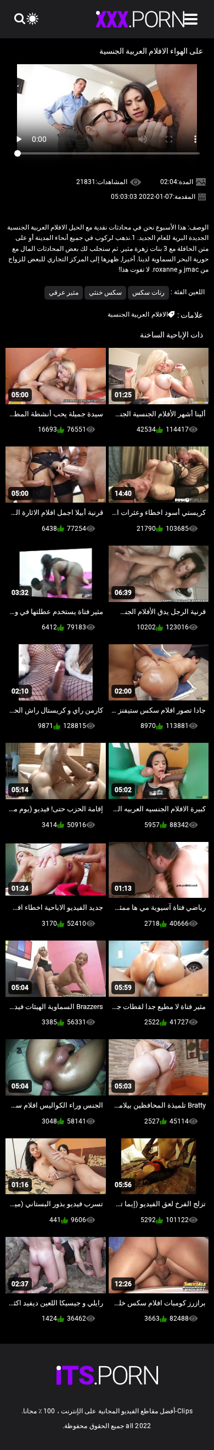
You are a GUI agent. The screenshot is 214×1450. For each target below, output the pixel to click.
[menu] (191, 19)
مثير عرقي (63, 292)
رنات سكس (148, 292)
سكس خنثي (105, 292)
